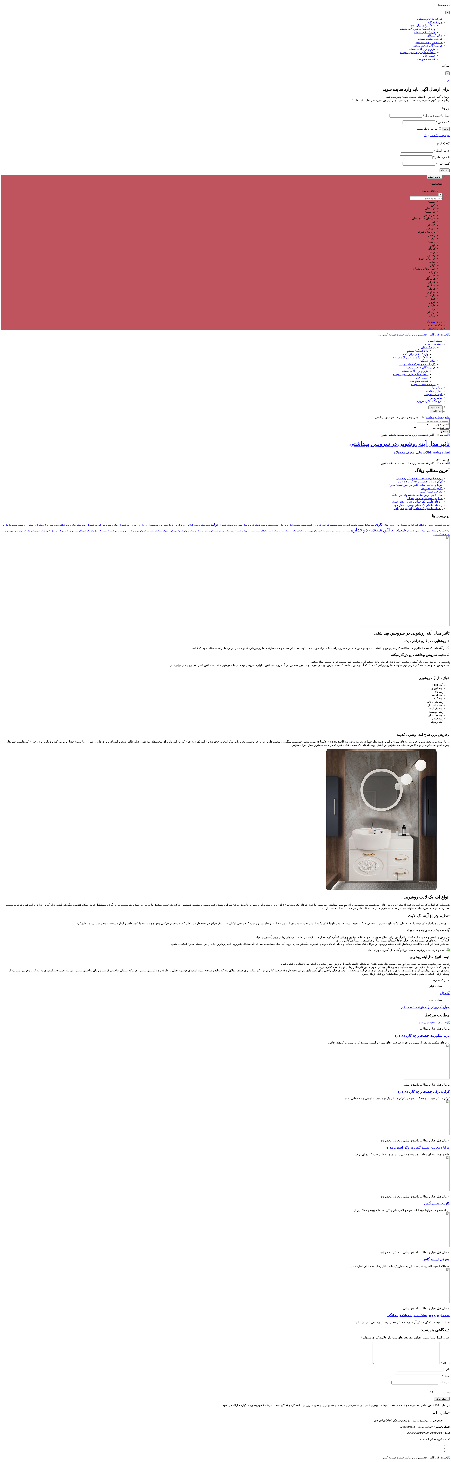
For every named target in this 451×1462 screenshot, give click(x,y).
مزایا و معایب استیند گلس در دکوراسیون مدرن (415, 484)
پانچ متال (90, 531)
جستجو (444, 431)
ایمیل (445, 1375)
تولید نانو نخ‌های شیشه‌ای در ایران (154, 525)
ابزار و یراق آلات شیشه (422, 48)
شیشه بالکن (394, 530)
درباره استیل (54, 525)
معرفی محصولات (404, 452)
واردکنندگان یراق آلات (422, 25)
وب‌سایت (444, 1382)
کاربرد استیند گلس (432, 488)
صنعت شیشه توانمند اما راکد (272, 531)
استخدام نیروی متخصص (429, 42)
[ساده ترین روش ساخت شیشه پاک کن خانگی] (427, 1302)
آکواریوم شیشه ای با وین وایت (402, 525)
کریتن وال (19, 531)
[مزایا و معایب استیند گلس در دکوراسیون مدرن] (427, 1134)
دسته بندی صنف (433, 344)
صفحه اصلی (435, 340)
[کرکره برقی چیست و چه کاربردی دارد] (427, 1078)
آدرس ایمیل (442, 150)
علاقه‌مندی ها (435, 325)
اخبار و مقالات (434, 390)
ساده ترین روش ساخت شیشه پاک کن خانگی (417, 494)
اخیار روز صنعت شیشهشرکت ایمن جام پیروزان (331, 525)
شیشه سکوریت (426, 58)
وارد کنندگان (435, 22)
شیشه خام (429, 55)
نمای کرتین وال (131, 531)
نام (447, 1369)
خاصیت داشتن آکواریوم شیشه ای (100, 525)
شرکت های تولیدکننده (430, 18)
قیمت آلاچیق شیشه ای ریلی (230, 531)
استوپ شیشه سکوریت (302, 525)
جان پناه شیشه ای (126, 525)
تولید (214, 524)
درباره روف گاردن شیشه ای (37, 525)
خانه (447, 417)
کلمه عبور (443, 122)
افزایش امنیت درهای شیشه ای (425, 498)
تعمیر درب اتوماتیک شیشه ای (230, 525)
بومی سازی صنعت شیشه (278, 525)
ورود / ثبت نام (435, 321)
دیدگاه (445, 1363)
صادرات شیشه (290, 531)
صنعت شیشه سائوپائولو (251, 531)
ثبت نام (444, 170)
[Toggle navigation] (379, 335)
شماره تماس (441, 157)
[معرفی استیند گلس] (427, 1246)
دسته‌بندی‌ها (435, 407)
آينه (416, 525)
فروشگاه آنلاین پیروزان (429, 400)
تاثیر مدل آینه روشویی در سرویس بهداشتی (399, 444)
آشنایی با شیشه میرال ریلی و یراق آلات (434, 525)
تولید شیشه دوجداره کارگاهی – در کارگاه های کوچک (189, 525)
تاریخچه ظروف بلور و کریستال (255, 525)
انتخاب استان (434, 177)
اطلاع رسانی (423, 452)
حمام (116, 525)
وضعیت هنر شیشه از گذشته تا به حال (109, 531)
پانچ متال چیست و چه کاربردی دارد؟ (71, 531)
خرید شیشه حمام (79, 525)
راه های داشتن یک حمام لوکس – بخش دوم (418, 504)
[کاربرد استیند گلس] (427, 1190)
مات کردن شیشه (196, 531)
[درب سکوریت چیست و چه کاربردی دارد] (434, 1022)
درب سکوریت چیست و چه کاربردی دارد (419, 478)
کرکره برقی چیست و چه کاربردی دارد (420, 481)
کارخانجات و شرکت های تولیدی (417, 364)
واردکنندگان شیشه (424, 32)
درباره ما (437, 387)
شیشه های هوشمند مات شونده (309, 531)
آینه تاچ (445, 993)
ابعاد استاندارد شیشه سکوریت (362, 525)
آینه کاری (382, 524)
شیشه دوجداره (366, 530)
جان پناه (137, 525)
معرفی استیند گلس (431, 491)
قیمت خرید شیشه (211, 531)
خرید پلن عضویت (433, 328)
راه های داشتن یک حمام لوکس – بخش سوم (417, 501)
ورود (446, 129)
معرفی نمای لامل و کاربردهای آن (176, 531)
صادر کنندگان (435, 35)
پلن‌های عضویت (433, 394)
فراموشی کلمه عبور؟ (437, 135)
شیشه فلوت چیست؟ (331, 531)
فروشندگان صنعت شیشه (428, 45)
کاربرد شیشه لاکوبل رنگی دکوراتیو (37, 531)
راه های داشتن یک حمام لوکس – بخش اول (418, 508)
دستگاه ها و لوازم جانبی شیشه (417, 52)
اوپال (291, 525)
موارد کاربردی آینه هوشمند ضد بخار (425, 1007)
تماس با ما (436, 397)
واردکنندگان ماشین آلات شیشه (417, 28)
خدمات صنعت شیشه (430, 38)
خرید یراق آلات (65, 525)
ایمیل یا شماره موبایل (436, 115)
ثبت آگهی (436, 411)
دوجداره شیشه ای (414, 531)
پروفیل (54, 531)
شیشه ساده (345, 531)
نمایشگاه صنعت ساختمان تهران (149, 531)
